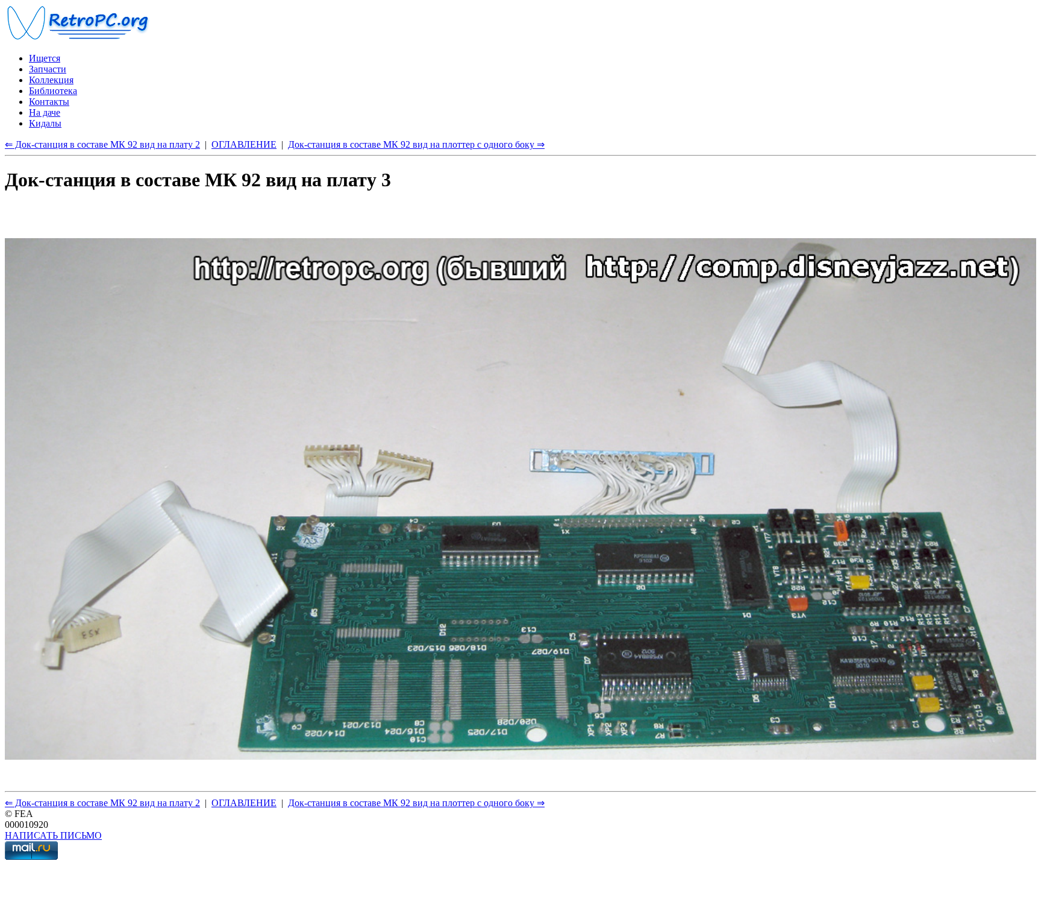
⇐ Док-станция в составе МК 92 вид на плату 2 (102, 144)
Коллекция (51, 80)
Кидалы (45, 123)
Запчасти (47, 69)
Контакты (49, 101)
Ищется (44, 58)
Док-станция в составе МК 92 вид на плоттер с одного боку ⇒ (416, 144)
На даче (44, 112)
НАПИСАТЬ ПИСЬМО (53, 835)
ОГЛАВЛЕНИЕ (244, 144)
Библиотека (53, 91)
